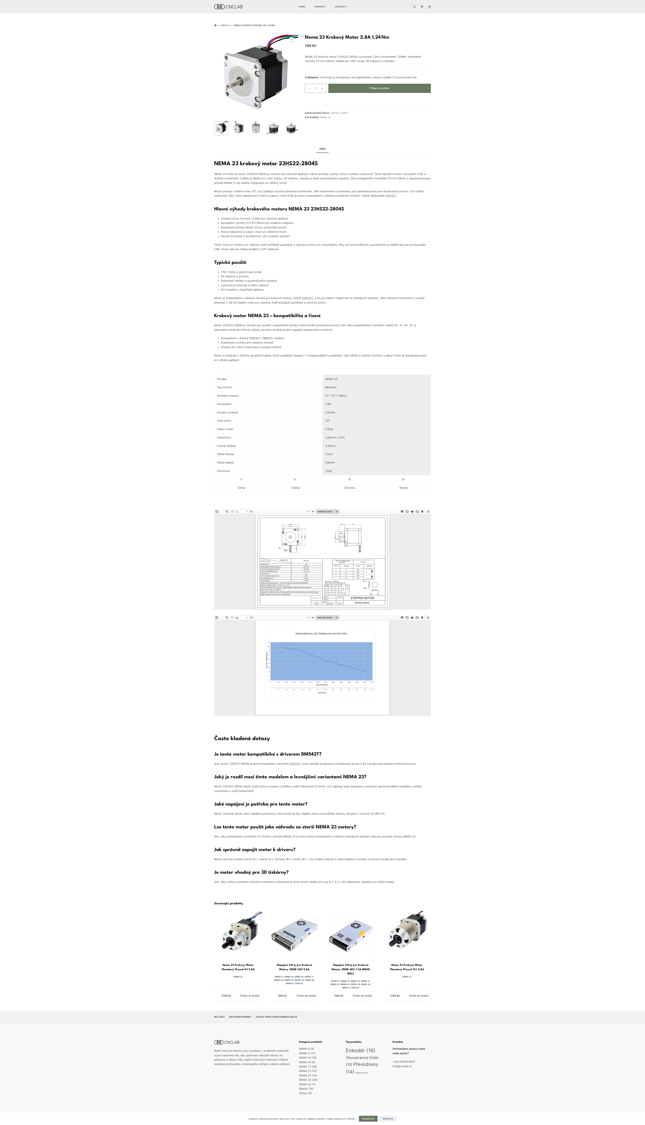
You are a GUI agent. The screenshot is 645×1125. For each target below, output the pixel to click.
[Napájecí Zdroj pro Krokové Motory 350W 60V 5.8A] (294, 935)
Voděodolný (361, 1073)
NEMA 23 (325, 117)
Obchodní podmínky (240, 1017)
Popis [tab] (322, 149)
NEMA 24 (288, 980)
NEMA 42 (309, 980)
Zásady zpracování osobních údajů (276, 1017)
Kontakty (340, 6)
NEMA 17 (309, 976)
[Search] (414, 7)
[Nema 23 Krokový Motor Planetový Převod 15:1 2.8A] (407, 935)
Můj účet (219, 1017)
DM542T (390, 195)
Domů (302, 6)
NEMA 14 (289, 976)
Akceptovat (368, 1118)
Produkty (320, 6)
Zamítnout (388, 1118)
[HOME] (215, 25)
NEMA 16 (299, 976)
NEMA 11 (279, 976)
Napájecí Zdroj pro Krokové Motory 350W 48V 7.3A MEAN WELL (351, 969)
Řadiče (303, 1088)
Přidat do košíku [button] (250, 995)
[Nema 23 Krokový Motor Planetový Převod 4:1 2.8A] (238, 935)
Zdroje (299, 983)
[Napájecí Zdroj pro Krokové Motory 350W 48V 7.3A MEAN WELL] (351, 935)
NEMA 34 (299, 980)
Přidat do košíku (379, 88)
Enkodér (360, 1050)
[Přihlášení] (422, 7)
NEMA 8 (290, 983)
